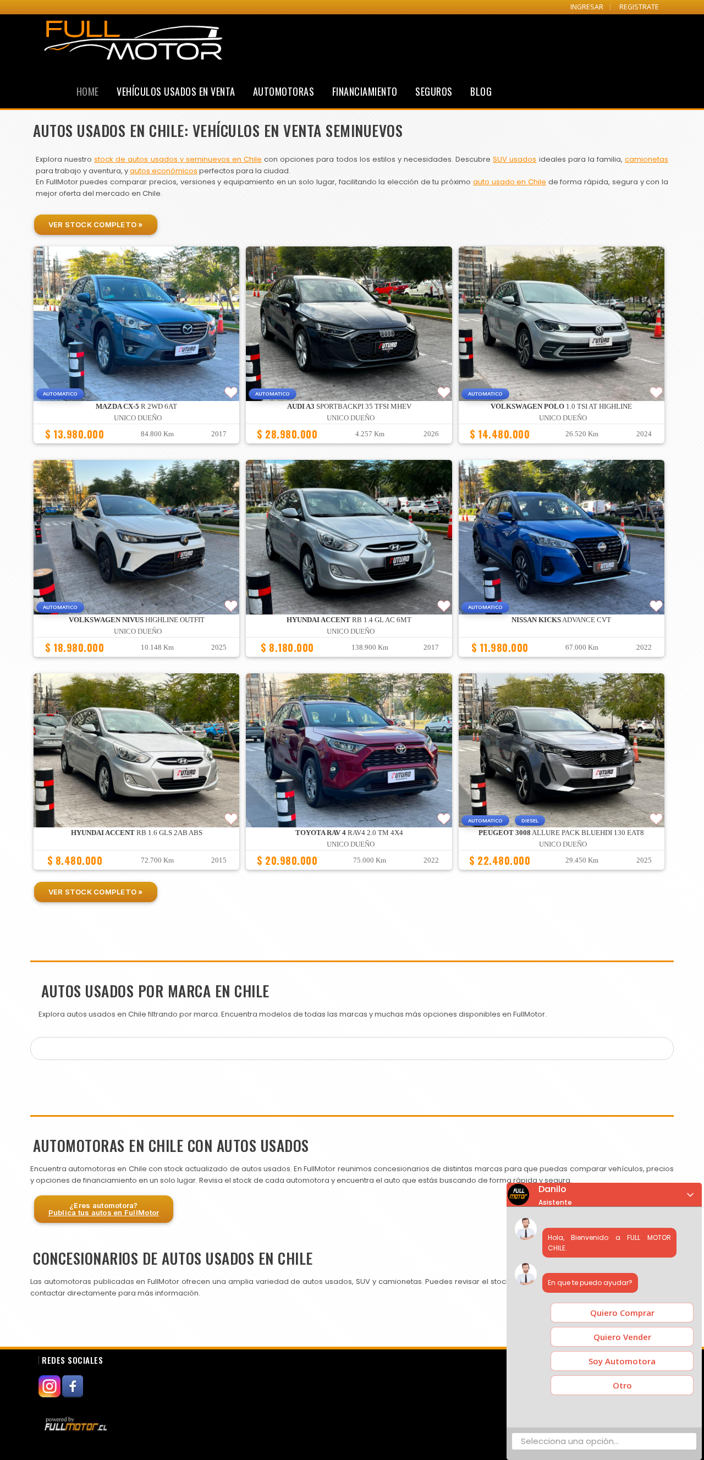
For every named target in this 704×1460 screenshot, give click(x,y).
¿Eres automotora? (104, 1209)
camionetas (646, 159)
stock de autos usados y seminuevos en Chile (178, 159)
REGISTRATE (639, 7)
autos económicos (163, 171)
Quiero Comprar (622, 1312)
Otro (622, 1385)
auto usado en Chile (509, 182)
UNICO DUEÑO (138, 418)
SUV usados (514, 159)
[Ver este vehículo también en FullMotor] (77, 1424)
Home (87, 91)
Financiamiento (365, 91)
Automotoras (284, 91)
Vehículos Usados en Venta (176, 91)
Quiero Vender (622, 1336)
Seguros (434, 91)
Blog (481, 91)
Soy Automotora (622, 1360)
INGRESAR (586, 7)
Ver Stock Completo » (95, 224)
